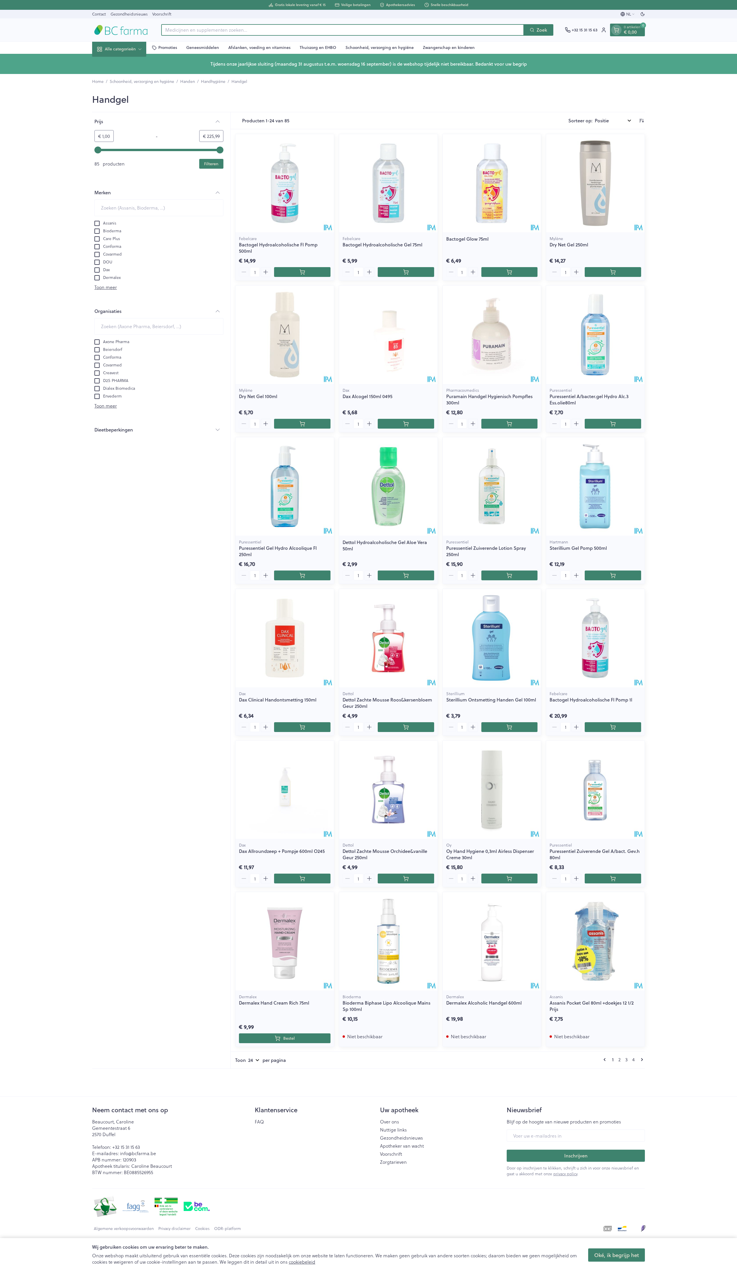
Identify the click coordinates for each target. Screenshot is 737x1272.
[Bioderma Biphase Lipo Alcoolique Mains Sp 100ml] (388, 941)
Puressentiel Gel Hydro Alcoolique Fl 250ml (278, 551)
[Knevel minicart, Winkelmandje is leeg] (616, 30)
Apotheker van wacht (402, 1146)
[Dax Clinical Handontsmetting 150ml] (284, 638)
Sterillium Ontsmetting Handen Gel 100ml (491, 699)
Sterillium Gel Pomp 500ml (578, 548)
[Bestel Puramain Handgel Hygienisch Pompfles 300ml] (509, 424)
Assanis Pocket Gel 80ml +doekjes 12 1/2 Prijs (592, 1005)
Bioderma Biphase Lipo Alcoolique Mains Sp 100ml (386, 1005)
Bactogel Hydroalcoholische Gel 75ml (382, 244)
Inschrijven (576, 1155)
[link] (606, 1059)
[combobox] (342, 30)
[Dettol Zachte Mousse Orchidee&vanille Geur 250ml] (388, 790)
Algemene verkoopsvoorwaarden (124, 1228)
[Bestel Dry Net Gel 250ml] (613, 272)
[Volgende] (641, 1059)
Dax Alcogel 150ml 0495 (367, 396)
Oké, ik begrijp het (616, 1255)
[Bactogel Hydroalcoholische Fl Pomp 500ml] (284, 183)
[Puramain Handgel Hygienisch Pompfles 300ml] (492, 335)
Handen (187, 81)
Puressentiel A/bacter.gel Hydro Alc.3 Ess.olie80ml (589, 399)
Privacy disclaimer (174, 1228)
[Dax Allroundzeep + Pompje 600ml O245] (284, 790)
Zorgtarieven (393, 1162)
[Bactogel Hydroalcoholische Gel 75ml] (388, 183)
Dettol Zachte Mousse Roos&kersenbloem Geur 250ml (387, 702)
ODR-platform (227, 1228)
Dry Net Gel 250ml (569, 244)
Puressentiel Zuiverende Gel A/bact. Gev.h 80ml (595, 854)
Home (98, 81)
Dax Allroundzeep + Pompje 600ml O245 (282, 851)
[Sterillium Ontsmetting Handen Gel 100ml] (492, 638)
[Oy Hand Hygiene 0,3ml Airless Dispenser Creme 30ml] (492, 790)
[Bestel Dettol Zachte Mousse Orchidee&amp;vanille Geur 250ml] (406, 878)
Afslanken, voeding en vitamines (259, 47)
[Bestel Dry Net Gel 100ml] (302, 424)
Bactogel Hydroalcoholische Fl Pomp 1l (591, 699)
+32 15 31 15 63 (126, 1147)
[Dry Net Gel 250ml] (595, 183)
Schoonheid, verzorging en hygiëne (379, 47)
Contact (99, 14)
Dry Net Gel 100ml (258, 396)
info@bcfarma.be (138, 1153)
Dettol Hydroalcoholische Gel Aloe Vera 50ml (385, 545)
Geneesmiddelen (202, 47)
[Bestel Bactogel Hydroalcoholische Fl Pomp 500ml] (302, 272)
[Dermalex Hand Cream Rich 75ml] (284, 941)
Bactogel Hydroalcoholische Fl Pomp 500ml (278, 247)
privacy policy (565, 1174)
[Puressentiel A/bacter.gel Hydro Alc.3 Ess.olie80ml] (595, 335)
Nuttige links (393, 1130)
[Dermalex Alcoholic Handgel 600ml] (492, 941)
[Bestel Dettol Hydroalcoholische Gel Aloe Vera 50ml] (406, 575)
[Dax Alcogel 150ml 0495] (388, 335)
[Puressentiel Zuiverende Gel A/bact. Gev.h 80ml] (595, 790)
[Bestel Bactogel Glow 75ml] (509, 272)
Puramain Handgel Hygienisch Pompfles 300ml (489, 399)
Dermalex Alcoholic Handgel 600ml (484, 1002)
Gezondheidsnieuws (129, 14)
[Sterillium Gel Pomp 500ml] (595, 486)
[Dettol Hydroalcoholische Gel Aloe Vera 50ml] (388, 486)
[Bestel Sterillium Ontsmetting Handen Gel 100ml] (509, 727)
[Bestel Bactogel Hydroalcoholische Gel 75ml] (406, 272)
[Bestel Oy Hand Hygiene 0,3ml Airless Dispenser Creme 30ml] (509, 878)
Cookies (202, 1228)
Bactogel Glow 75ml (467, 238)
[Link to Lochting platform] (643, 1228)
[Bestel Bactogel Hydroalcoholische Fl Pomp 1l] (613, 727)
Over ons (389, 1122)
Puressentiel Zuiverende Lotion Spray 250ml (486, 551)
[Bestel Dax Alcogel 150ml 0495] (406, 424)
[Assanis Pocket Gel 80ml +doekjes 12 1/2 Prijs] (595, 941)
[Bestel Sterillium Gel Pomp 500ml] (613, 575)
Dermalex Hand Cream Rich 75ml (274, 1002)
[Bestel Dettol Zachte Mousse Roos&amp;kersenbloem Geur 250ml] (406, 727)
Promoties (167, 47)
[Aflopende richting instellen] (641, 121)
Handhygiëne (213, 81)
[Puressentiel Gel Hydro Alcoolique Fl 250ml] (284, 486)
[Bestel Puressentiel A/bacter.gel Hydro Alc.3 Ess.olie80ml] (613, 424)
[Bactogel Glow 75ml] (492, 183)
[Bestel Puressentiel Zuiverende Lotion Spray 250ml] (509, 575)
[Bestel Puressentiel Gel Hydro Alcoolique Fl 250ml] (302, 575)
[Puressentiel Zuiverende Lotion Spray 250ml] (492, 486)
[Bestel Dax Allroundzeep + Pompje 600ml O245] (302, 878)
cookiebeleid (302, 1261)
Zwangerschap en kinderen (449, 47)
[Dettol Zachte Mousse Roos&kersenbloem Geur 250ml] (388, 638)
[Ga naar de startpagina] (121, 30)
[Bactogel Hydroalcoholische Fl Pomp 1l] (595, 638)
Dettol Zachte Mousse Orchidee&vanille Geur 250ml (385, 854)
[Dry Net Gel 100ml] (284, 335)
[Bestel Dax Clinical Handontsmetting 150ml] (302, 727)
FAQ (259, 1122)
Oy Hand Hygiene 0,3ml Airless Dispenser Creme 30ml (490, 854)
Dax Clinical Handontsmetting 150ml (277, 699)
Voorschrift (161, 14)
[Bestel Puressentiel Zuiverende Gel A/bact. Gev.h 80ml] (613, 878)
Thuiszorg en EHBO (318, 47)
